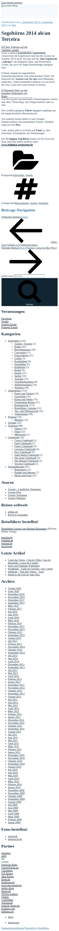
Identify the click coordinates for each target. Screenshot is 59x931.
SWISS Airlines (9, 894)
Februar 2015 (15, 644)
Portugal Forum (9, 327)
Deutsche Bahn (9, 864)
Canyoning (20, 352)
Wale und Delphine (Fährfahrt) (24, 566)
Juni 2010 (13, 772)
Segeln (29, 175)
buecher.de (6, 537)
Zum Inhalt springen (11, 2)
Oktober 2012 (15, 690)
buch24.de (6, 546)
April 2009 (13, 813)
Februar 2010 (15, 784)
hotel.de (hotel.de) (10, 905)
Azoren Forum (9, 324)
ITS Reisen (7, 873)
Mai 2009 (13, 810)
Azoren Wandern (17, 498)
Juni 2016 (13, 614)
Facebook (6, 318)
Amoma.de (7, 902)
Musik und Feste (23, 475)
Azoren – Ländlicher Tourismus (24, 489)
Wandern (19, 387)
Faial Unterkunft (22, 443)
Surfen (17, 376)
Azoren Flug (14, 492)
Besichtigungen (22, 349)
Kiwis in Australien (18, 514)
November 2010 (16, 758)
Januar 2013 (14, 682)
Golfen (18, 358)
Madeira (18, 420)
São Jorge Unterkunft (25, 458)
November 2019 (16, 597)
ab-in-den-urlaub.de (11, 885)
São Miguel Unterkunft (26, 460)
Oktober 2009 (15, 796)
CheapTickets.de (10, 867)
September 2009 (16, 799)
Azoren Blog (8, 11)
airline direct (7, 888)
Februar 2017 (15, 608)
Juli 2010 (12, 769)
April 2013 (13, 676)
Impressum (13, 922)
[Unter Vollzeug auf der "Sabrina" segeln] (17, 50)
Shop (10, 917)
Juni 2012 (13, 702)
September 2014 (16, 652)
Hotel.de (5, 879)
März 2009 (13, 816)
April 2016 (13, 617)
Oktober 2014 (15, 649)
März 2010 (13, 781)
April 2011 (13, 743)
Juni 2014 (13, 658)
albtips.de (13, 512)
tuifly (4, 856)
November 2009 (16, 793)
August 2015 (14, 638)
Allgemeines (14, 390)
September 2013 (16, 667)
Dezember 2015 (16, 626)
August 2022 (14, 588)
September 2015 (16, 635)
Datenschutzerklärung (12, 928)
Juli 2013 (12, 670)
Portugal (12, 417)
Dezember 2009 (16, 790)
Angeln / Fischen (23, 343)
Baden (17, 346)
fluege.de (6, 891)
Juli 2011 (12, 734)
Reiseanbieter (22, 203)
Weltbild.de (7, 540)
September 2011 (16, 728)
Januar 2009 (14, 822)
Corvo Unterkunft (23, 440)
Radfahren (19, 367)
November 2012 (16, 687)
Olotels (5, 897)
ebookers (6, 853)
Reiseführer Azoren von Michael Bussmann (24, 528)
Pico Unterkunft (22, 452)
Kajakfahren (20, 361)
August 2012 (14, 696)
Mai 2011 (13, 740)
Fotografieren (21, 355)
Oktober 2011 (15, 726)
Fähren (18, 428)
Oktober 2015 (15, 632)
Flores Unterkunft (23, 446)
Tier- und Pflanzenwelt (26, 411)
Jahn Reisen (7, 876)
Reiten (17, 370)
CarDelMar (7, 899)
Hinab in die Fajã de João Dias (24, 574)
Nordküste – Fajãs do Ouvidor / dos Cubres (30, 568)
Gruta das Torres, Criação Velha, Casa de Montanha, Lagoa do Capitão (29, 561)
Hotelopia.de (8, 882)
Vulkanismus (21, 414)
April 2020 (13, 591)
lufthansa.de (7, 911)
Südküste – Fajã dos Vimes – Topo (26, 571)
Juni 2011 (13, 737)
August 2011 (14, 731)
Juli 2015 (12, 641)
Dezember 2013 (16, 664)
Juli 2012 (12, 699)
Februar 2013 (15, 679)
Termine (12, 422)
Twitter (5, 321)
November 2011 (16, 723)
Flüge (17, 431)
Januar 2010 (14, 787)
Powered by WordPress (37, 928)
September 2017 (16, 603)
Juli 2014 (12, 655)
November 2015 (16, 629)
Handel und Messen (24, 472)
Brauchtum (20, 469)
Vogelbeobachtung (24, 381)
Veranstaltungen (16, 466)
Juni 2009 (13, 807)
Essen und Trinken (24, 393)
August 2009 (14, 802)
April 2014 (13, 661)
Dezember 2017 (16, 600)
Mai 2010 (13, 775)
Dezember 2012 (16, 685)
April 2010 (13, 778)
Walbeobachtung (23, 384)
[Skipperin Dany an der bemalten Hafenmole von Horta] (17, 96)
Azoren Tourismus (17, 495)
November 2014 (16, 646)
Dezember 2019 (16, 594)
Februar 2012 (15, 714)
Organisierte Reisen (24, 402)
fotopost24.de (15, 839)
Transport (13, 425)
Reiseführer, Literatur (25, 408)
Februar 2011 (15, 749)
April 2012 (13, 708)
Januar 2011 (14, 752)
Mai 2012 (13, 705)
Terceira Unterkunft (24, 463)
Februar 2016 (15, 623)
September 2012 (16, 693)
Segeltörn (43, 203)
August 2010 (14, 766)
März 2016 (13, 620)
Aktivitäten (18, 175)
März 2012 (13, 711)
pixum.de (13, 836)
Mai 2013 (13, 673)
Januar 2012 (14, 717)
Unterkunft (13, 437)
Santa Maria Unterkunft (26, 455)
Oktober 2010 (15, 761)
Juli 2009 (12, 805)
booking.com (8, 908)
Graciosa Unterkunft (25, 449)
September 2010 (16, 764)
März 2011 (13, 746)
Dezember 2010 (16, 755)
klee (14, 25)
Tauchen (18, 379)
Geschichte (20, 396)
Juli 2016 (12, 611)
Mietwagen (20, 434)
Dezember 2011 (16, 720)
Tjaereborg (7, 870)
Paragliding (20, 364)
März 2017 (13, 606)
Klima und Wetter (23, 399)
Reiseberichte (21, 405)
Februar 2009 (15, 819)
